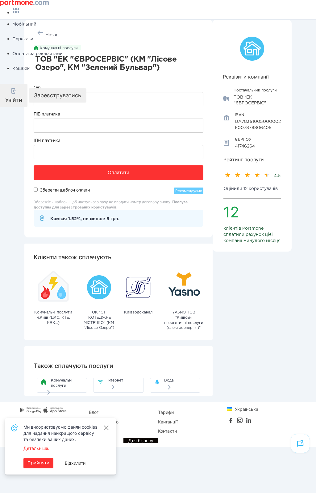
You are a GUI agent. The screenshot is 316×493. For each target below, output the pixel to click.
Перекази (22, 39)
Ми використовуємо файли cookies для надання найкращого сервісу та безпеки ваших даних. (60, 433)
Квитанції (167, 421)
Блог (93, 412)
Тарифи (166, 412)
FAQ (93, 431)
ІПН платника (47, 140)
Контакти (167, 431)
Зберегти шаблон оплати (64, 189)
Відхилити (75, 463)
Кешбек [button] (21, 69)
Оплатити (118, 173)
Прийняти (38, 463)
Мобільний (24, 24)
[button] (13, 95)
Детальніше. (36, 448)
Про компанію (103, 421)
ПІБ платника (47, 113)
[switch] (36, 190)
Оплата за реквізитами (37, 54)
